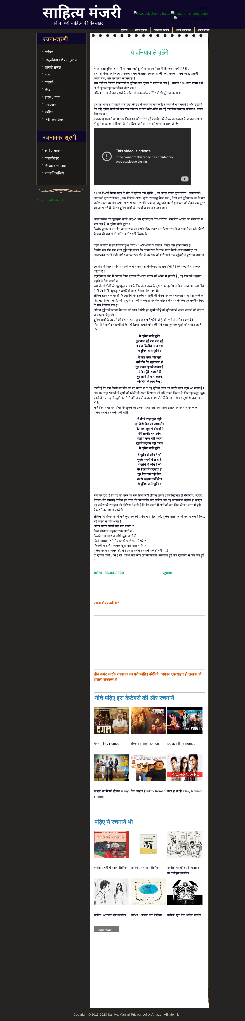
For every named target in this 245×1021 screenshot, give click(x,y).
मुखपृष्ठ (124, 30)
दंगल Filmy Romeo (106, 743)
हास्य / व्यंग (52, 97)
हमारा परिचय (203, 30)
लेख (47, 90)
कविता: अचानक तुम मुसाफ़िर (110, 915)
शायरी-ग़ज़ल (53, 67)
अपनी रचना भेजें (183, 30)
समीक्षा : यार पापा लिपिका (145, 868)
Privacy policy (141, 1014)
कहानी (49, 82)
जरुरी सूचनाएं (141, 30)
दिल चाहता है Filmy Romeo (148, 791)
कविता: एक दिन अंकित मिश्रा (184, 915)
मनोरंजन (50, 105)
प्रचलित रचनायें (161, 30)
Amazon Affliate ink (50, 200)
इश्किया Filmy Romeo (145, 743)
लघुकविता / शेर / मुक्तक (61, 60)
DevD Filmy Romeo (181, 743)
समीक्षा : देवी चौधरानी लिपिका (110, 868)
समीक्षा (49, 112)
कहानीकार (52, 158)
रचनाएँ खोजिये (54, 173)
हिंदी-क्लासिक (54, 120)
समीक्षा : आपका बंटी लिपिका (146, 915)
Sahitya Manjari (119, 1014)
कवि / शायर (53, 151)
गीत (47, 75)
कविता (49, 52)
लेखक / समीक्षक (56, 166)
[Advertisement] (149, 642)
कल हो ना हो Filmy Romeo (184, 791)
